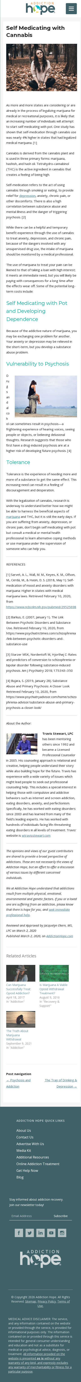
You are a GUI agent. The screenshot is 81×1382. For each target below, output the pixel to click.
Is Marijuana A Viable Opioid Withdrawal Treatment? (53, 989)
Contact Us (24, 1137)
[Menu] (71, 8)
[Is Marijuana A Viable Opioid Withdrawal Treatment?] (54, 973)
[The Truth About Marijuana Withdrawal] (20, 1019)
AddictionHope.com (59, 936)
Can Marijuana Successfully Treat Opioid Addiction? (18, 989)
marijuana (13, 516)
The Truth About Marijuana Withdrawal (17, 1035)
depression (27, 196)
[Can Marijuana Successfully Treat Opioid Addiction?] (20, 973)
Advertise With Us (30, 1144)
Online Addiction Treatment (37, 1164)
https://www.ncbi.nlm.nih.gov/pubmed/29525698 (41, 607)
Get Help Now (27, 1170)
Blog (20, 1177)
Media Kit (23, 1150)
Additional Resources (32, 1157)
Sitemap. (31, 1301)
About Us (23, 1130)
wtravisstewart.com (36, 835)
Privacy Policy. (47, 1301)
